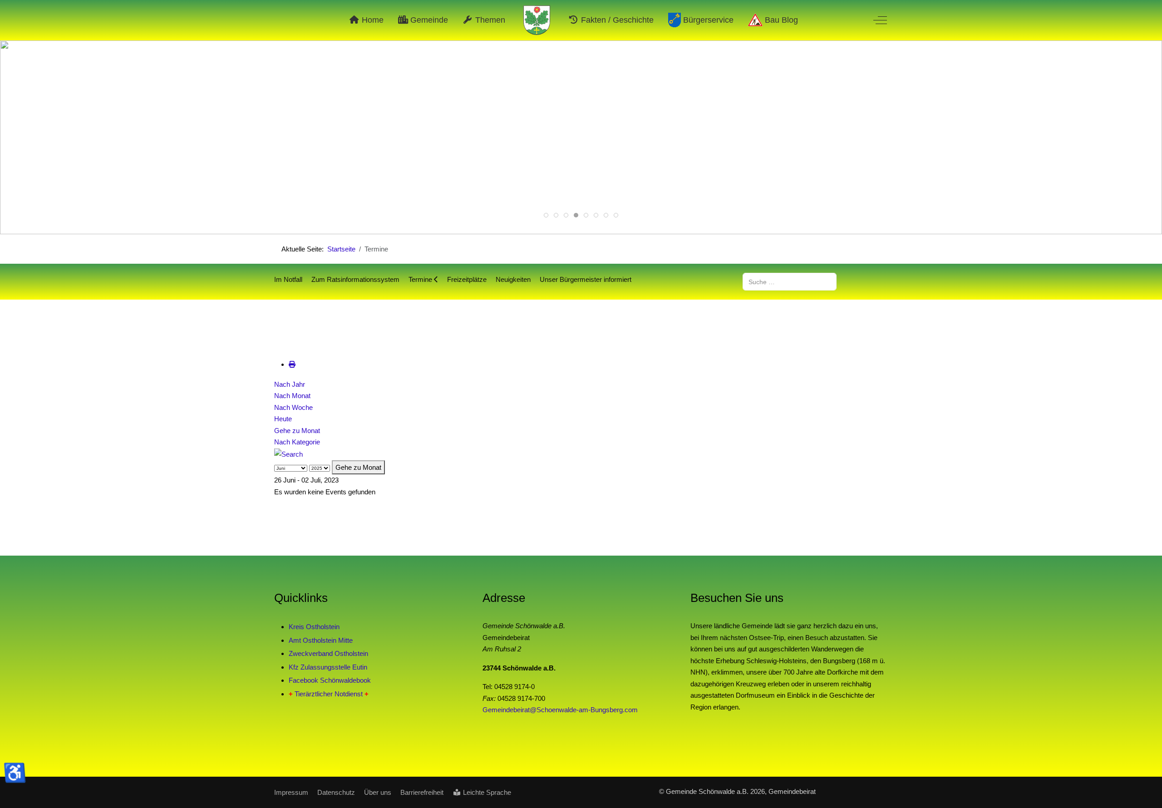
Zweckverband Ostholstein (328, 653)
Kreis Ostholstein (314, 627)
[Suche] (288, 454)
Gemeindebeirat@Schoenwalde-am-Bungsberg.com (560, 710)
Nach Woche (293, 407)
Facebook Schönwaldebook (330, 680)
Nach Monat (292, 395)
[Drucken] (292, 364)
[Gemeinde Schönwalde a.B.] (537, 20)
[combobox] (790, 282)
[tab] (546, 215)
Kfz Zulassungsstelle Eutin (328, 667)
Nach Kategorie (297, 442)
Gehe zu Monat (297, 430)
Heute (283, 419)
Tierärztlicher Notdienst (329, 694)
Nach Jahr (289, 384)
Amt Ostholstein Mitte (321, 640)
